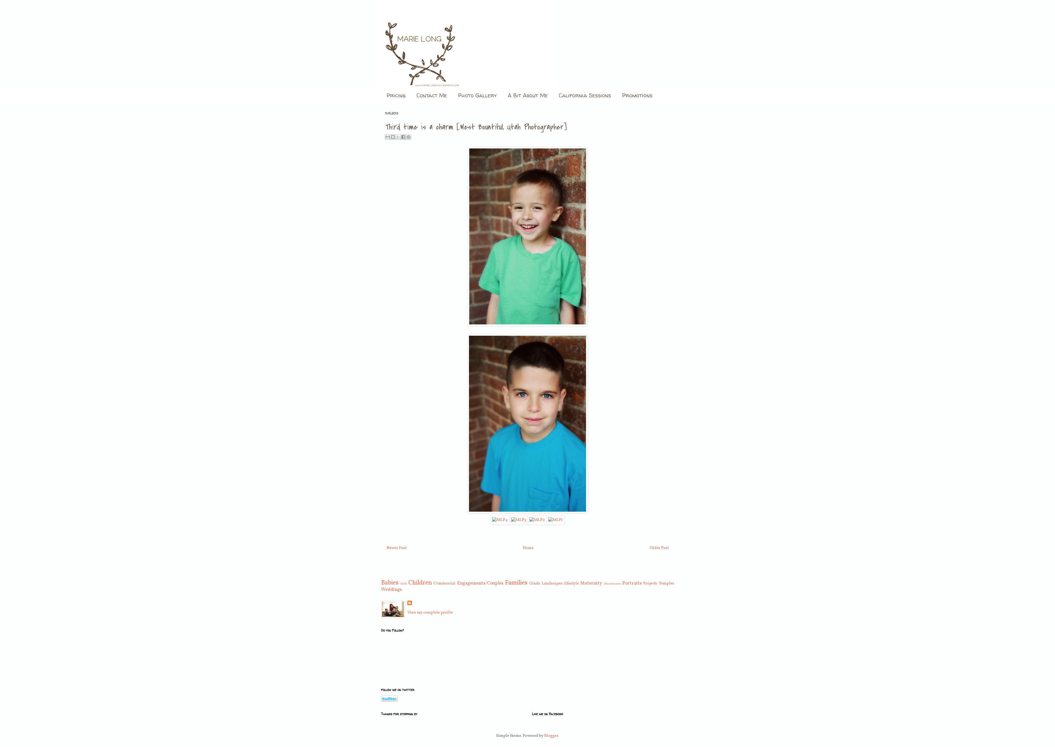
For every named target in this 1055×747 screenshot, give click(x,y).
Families (516, 583)
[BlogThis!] (393, 137)
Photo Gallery (477, 95)
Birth (403, 583)
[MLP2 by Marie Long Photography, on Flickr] (537, 520)
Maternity (591, 583)
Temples (666, 583)
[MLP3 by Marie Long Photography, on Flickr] (518, 520)
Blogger (551, 735)
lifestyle (571, 583)
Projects (650, 583)
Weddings (391, 589)
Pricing (396, 95)
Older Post (659, 548)
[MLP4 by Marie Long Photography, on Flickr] (499, 520)
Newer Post (397, 548)
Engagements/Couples (480, 583)
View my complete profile (430, 612)
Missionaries (612, 583)
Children (420, 583)
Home (528, 548)
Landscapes (552, 583)
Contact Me (432, 95)
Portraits (632, 583)
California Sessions (585, 95)
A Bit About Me (528, 95)
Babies (390, 583)
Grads (534, 583)
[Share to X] (398, 137)
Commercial (445, 583)
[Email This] (387, 137)
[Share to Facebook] (403, 137)
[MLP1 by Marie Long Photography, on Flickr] (555, 520)
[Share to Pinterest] (408, 137)
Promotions (637, 95)
